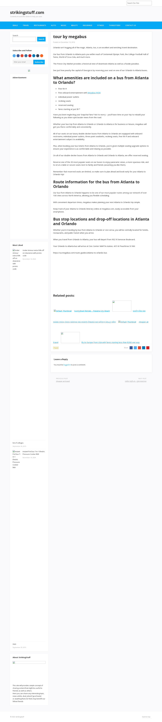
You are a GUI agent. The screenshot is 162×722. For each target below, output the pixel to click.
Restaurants (40, 25)
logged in (67, 365)
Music (63, 25)
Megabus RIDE (94, 92)
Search (15, 35)
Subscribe (39, 62)
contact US (130, 25)
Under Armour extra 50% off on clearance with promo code (33, 253)
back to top (146, 717)
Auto (53, 25)
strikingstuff (20, 717)
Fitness (100, 25)
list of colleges (18, 443)
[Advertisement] (106, 14)
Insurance (87, 25)
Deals (15, 25)
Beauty (74, 25)
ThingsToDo (114, 25)
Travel (26, 25)
